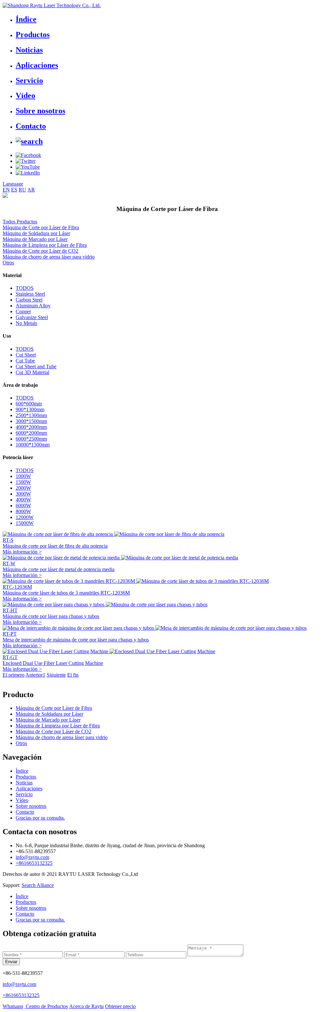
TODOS (25, 288)
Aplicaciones (37, 65)
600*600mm (29, 403)
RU (22, 189)
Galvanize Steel (32, 317)
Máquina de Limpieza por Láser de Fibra (45, 245)
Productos (33, 34)
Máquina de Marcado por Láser (35, 239)
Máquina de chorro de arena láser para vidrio (49, 257)
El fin (73, 675)
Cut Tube (25, 360)
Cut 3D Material (32, 372)
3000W (23, 494)
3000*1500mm (31, 421)
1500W (23, 482)
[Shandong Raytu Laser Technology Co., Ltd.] (52, 5)
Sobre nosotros (40, 110)
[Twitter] (26, 161)
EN (6, 189)
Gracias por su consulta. (40, 818)
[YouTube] (28, 167)
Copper (23, 311)
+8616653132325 (34, 863)
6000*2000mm (31, 433)
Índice (26, 19)
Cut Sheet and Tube (36, 366)
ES (14, 189)
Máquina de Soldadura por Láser (36, 233)
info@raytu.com (32, 857)
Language (13, 184)
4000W (23, 499)
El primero (13, 675)
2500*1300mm (31, 415)
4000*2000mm (31, 427)
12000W (25, 517)
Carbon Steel (29, 299)
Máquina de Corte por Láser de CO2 (40, 251)
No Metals (26, 323)
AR (31, 189)
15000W (25, 523)
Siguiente (56, 675)
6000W (23, 505)
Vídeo (25, 95)
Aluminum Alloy (33, 305)
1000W (23, 476)
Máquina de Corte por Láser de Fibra (41, 227)
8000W (23, 511)
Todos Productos (20, 221)
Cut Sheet (26, 355)
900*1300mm (30, 409)
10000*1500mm (33, 444)
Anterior (34, 675)
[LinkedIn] (28, 173)
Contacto (31, 126)
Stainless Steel (30, 294)
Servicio (29, 80)
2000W (23, 488)
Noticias (29, 50)
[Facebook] (28, 155)
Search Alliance (38, 885)
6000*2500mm (31, 439)
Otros (8, 262)
